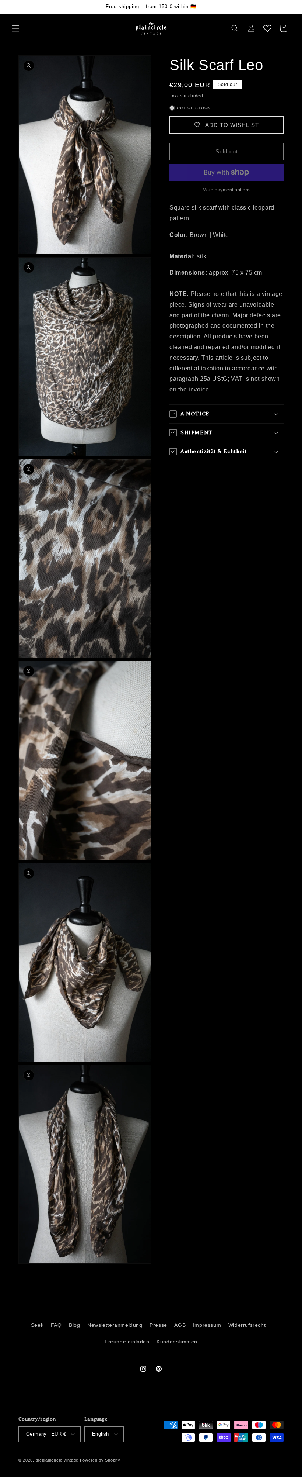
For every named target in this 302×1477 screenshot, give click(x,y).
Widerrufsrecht (247, 1325)
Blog (74, 1325)
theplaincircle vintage (57, 1460)
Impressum (207, 1325)
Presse (158, 1325)
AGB (180, 1325)
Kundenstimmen (177, 1342)
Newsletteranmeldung (114, 1325)
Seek (37, 1325)
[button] (15, 28)
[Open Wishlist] (267, 28)
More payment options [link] (227, 190)
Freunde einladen (127, 1342)
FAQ (56, 1325)
